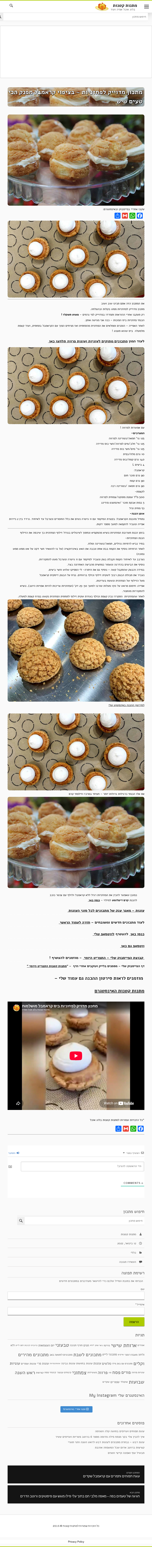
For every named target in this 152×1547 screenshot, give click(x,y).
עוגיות (15, 1363)
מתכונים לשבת (87, 1354)
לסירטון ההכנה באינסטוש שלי (126, 705)
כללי (133, 1253)
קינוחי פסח (50, 1372)
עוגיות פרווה (138, 1372)
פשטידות (92, 1372)
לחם (22, 1345)
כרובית (34, 1345)
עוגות (97, 1363)
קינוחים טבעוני (64, 1372)
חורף (79, 1345)
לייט (17, 1345)
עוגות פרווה (55, 1363)
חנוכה (73, 1345)
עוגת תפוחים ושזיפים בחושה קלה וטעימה (119, 1431)
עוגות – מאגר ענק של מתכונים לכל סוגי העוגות (105, 910)
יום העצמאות (46, 1345)
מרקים (121, 1354)
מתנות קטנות (125, 5)
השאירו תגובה (127, 1262)
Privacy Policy (76, 1541)
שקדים (106, 1382)
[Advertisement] (76, 52)
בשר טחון (99, 1345)
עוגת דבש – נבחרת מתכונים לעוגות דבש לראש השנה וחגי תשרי (106, 1442)
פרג (110, 1372)
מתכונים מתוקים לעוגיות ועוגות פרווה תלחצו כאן (88, 341)
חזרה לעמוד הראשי (74, 922)
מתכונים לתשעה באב (60, 1355)
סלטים (106, 1363)
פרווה (103, 1372)
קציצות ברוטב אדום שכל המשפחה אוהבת (119, 1447)
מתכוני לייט (109, 1354)
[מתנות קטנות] (102, 6)
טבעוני (62, 1345)
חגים (86, 1345)
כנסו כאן (94, 900)
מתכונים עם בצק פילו (122, 1363)
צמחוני (79, 1372)
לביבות (27, 1345)
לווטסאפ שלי (103, 934)
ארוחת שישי (124, 1345)
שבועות (136, 1381)
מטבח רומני (131, 1354)
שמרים (115, 1382)
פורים (126, 1372)
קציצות (40, 1372)
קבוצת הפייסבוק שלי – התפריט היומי (113, 957)
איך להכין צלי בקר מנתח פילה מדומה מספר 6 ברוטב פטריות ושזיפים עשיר (99, 1437)
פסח (116, 1372)
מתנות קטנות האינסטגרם (119, 991)
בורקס (107, 1345)
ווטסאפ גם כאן (132, 945)
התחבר (12, 1153)
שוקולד (124, 1382)
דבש (92, 1345)
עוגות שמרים (28, 1363)
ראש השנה (25, 1372)
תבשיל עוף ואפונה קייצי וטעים (126, 1453)
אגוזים (141, 1345)
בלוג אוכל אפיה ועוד (122, 9)
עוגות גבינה (68, 1363)
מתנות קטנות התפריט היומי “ (47, 966)
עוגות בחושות (84, 1363)
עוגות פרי (43, 1363)
